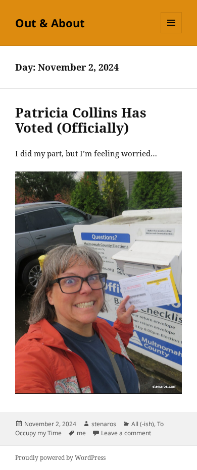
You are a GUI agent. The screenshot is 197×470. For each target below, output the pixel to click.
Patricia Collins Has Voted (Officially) (80, 120)
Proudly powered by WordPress (60, 457)
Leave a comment (126, 433)
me (81, 433)
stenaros (103, 424)
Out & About (50, 22)
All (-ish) (142, 424)
